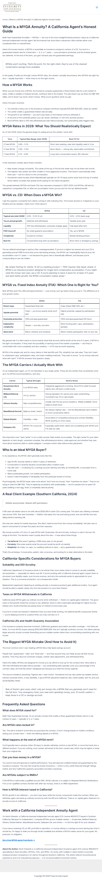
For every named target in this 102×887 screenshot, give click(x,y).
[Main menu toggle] (97, 7)
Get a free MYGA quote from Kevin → (18, 840)
